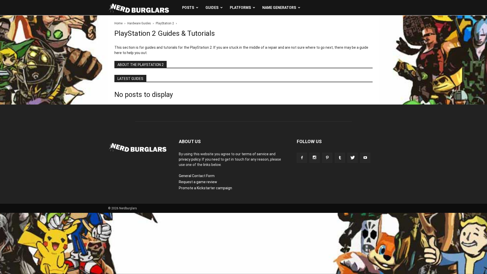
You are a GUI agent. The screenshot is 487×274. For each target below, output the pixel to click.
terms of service (255, 154)
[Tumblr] (340, 158)
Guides (211, 8)
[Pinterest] (327, 158)
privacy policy (189, 159)
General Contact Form (197, 176)
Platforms (240, 8)
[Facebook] (302, 158)
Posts (188, 8)
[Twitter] (352, 158)
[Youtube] (365, 158)
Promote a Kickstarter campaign (205, 188)
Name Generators (279, 8)
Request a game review (198, 182)
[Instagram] (314, 158)
